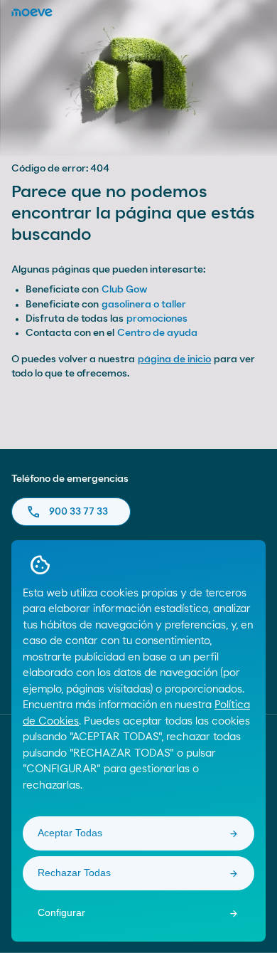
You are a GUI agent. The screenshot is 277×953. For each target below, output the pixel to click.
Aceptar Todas (70, 832)
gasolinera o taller (144, 305)
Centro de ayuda (157, 333)
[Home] (32, 12)
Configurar (61, 912)
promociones (157, 319)
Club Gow (124, 290)
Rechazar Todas (74, 872)
